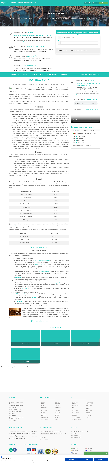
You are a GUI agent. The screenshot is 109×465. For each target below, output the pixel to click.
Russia (88, 407)
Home (12, 7)
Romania (88, 405)
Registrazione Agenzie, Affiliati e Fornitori (53, 433)
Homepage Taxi (76, 437)
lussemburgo (75, 405)
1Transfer (86, 51)
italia (56, 419)
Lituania (74, 403)
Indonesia (57, 412)
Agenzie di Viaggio (30, 2)
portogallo (75, 415)
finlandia (57, 403)
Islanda (57, 415)
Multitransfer (75, 51)
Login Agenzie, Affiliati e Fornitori (50, 431)
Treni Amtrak (19, 301)
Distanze (34, 74)
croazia (43, 415)
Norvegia (74, 410)
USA (87, 417)
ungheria (88, 415)
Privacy (12, 413)
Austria (43, 403)
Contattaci (13, 407)
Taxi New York (15, 74)
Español (75, 450)
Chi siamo (13, 420)
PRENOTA (14, 2)
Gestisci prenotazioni (16, 402)
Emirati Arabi (44, 419)
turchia (88, 413)
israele (57, 417)
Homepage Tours (77, 435)
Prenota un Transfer (16, 405)
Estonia (57, 402)
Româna (75, 452)
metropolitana (38, 264)
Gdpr (74, 433)
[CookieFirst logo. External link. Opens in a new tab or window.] (1, 457)
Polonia (74, 414)
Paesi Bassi (75, 412)
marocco (74, 408)
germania (57, 407)
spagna (88, 408)
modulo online (13, 226)
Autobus (18, 277)
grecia (57, 410)
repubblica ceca (76, 419)
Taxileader (64, 74)
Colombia (43, 414)
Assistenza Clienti (15, 409)
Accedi (96, 2)
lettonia (74, 402)
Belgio (42, 405)
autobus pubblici (56, 283)
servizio (34, 297)
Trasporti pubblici (52, 74)
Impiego (43, 437)
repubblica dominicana (89, 403)
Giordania (58, 408)
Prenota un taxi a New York (39, 247)
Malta (73, 407)
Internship (44, 439)
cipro (42, 412)
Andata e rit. (64, 51)
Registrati (104, 2)
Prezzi (42, 74)
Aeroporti (25, 74)
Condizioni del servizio (17, 417)
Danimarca (44, 417)
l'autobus (24, 288)
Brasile (43, 408)
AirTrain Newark (20, 294)
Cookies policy (14, 419)
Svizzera (88, 410)
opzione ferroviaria (43, 271)
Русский (90, 450)
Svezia (88, 412)
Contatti (20, 2)
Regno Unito (75, 417)
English (90, 448)
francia (57, 405)
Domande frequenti (16, 411)
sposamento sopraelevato (42, 260)
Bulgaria (43, 410)
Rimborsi (13, 415)
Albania (43, 402)
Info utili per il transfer (80, 431)
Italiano (75, 448)
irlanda (57, 414)
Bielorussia (44, 407)
